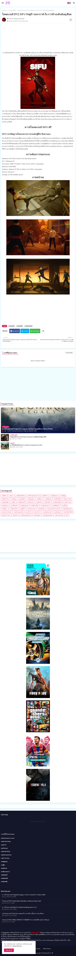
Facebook (16, 331)
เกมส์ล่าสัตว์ (47, 502)
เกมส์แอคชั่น (12, 10)
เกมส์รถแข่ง (30, 502)
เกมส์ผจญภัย (31, 499)
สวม (67, 515)
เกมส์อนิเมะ (4, 509)
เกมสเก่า (11, 495)
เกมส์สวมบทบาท (45, 505)
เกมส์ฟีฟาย (39, 499)
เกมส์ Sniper (36, 515)
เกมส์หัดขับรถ (55, 505)
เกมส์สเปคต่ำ (14, 505)
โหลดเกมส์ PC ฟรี (48, 953)
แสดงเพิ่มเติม (69, 352)
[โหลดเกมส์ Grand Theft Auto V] (38, 732)
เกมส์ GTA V (37, 512)
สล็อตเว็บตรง (47, 948)
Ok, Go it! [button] (9, 950)
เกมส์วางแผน (67, 502)
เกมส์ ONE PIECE (68, 512)
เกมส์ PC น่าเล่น (6, 515)
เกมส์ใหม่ (64, 505)
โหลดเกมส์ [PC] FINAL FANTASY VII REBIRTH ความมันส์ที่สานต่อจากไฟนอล (25, 920)
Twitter (26, 331)
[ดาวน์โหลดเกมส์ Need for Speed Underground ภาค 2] (5, 445)
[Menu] (2, 3)
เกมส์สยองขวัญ (24, 505)
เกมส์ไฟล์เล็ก (57, 499)
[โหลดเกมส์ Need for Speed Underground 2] (38, 663)
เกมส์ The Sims (59, 515)
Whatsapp (36, 331)
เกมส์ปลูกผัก (22, 499)
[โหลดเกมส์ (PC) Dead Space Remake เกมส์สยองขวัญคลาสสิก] (5, 437)
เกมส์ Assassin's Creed (53, 509)
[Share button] (43, 331)
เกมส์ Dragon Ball (18, 512)
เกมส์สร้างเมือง (34, 505)
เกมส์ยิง (13, 502)
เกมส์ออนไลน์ (13, 509)
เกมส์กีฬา (4, 495)
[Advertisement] (38, 37)
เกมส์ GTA (28, 512)
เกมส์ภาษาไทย (67, 499)
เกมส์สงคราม (5, 505)
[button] (69, 3)
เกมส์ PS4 (15, 515)
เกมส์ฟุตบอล (48, 499)
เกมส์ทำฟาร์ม (5, 499)
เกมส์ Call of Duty (6, 512)
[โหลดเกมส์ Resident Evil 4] (38, 800)
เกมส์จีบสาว (45, 495)
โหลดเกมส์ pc (14, 144)
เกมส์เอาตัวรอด (31, 509)
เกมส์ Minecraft (47, 512)
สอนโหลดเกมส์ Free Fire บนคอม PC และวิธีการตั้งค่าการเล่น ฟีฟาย (23, 913)
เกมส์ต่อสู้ (11, 326)
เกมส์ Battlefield (67, 509)
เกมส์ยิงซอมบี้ (21, 502)
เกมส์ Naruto (57, 512)
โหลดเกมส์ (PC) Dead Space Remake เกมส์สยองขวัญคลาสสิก (21, 901)
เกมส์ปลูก (13, 499)
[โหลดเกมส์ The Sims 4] (38, 595)
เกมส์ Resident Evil (25, 515)
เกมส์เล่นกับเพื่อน (57, 502)
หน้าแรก (4, 10)
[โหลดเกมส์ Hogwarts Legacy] (38, 629)
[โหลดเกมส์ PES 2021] (38, 766)
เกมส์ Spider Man (47, 515)
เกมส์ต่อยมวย (54, 495)
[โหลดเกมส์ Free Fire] (38, 697)
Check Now (16, 946)
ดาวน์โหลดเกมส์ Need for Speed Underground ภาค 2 (19, 907)
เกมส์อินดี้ (19, 326)
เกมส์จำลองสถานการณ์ (33, 495)
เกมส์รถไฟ (38, 502)
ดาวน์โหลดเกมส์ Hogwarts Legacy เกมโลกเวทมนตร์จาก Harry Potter (24, 895)
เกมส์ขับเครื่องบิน (20, 495)
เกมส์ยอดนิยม (5, 502)
